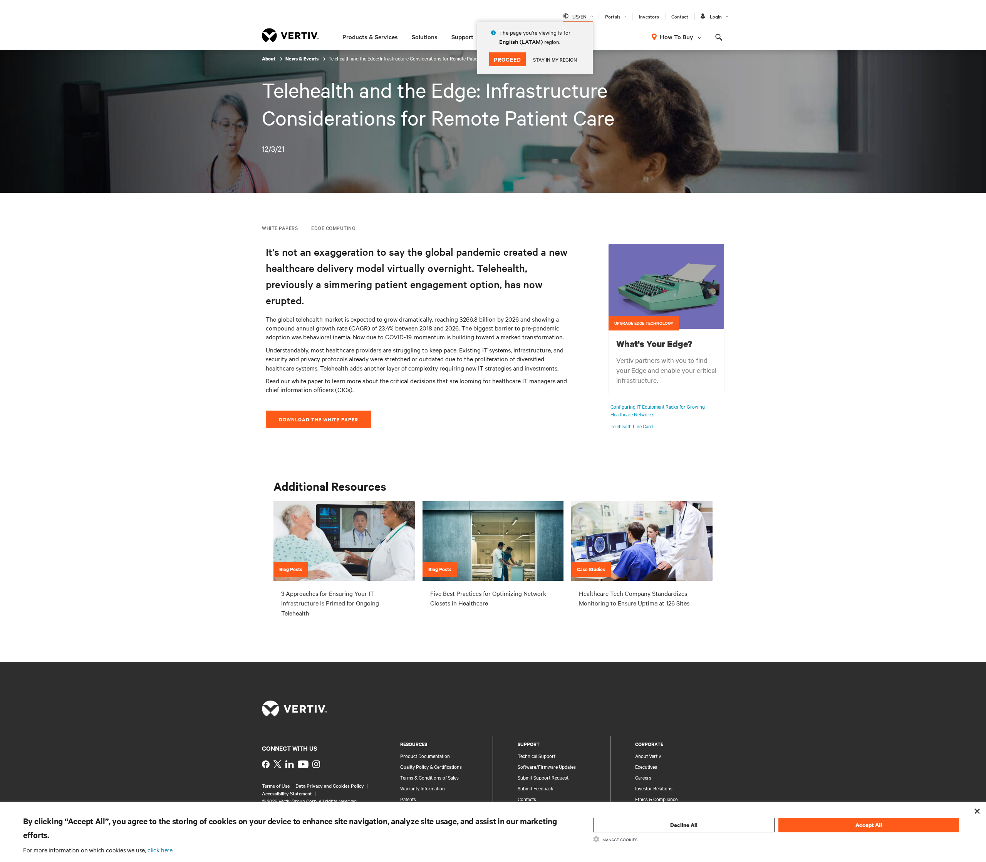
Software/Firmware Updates (547, 766)
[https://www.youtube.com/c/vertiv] (303, 764)
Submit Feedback (535, 788)
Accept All (868, 824)
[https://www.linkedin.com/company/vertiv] (289, 764)
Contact (679, 16)
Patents (408, 798)
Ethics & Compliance (656, 798)
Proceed (507, 59)
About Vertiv (648, 755)
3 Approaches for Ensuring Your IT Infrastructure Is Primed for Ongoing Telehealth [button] (330, 603)
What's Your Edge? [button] (654, 343)
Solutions (425, 36)
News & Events (302, 58)
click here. (161, 849)
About (269, 58)
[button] (666, 286)
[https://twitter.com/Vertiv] (277, 764)
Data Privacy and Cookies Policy (329, 785)
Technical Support (536, 755)
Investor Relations (653, 788)
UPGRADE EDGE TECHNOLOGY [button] (643, 323)
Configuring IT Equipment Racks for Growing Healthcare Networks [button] (657, 410)
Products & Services (370, 36)
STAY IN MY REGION (555, 59)
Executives (646, 766)
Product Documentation (425, 755)
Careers (643, 777)
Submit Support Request (543, 777)
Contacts (527, 798)
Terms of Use (276, 785)
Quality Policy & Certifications (431, 766)
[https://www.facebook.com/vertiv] (266, 764)
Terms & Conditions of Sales (429, 777)
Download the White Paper (318, 419)
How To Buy (676, 36)
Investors (649, 16)
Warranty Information (422, 788)
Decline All (684, 824)
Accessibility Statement (287, 793)
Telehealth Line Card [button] (631, 426)
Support (462, 36)
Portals (612, 16)
